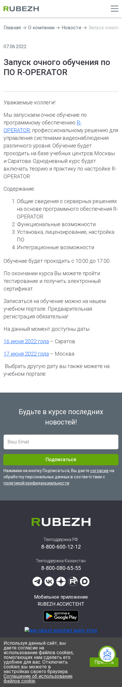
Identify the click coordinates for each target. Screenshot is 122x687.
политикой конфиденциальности (36, 483)
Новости (71, 27)
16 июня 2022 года (26, 341)
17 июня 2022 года (26, 354)
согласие (99, 470)
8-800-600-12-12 (61, 547)
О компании (41, 27)
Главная (12, 27)
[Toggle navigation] (114, 8)
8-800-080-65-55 (61, 568)
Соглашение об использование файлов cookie (38, 678)
